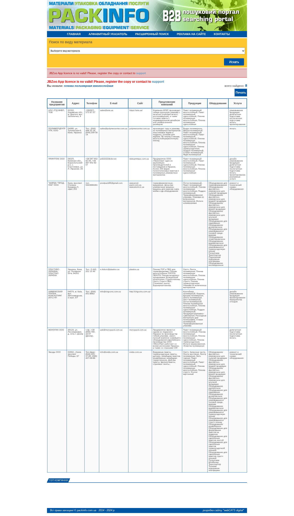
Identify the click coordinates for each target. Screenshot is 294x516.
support (141, 73)
